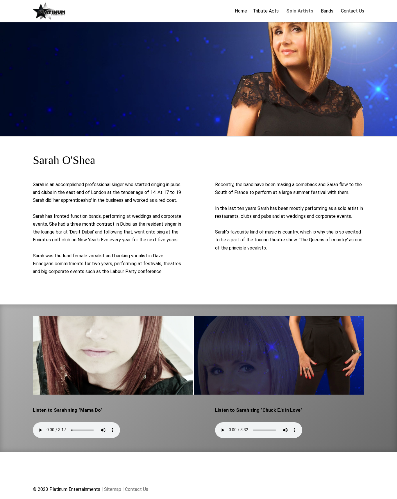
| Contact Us (135, 489)
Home (241, 11)
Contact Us (352, 11)
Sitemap (112, 489)
